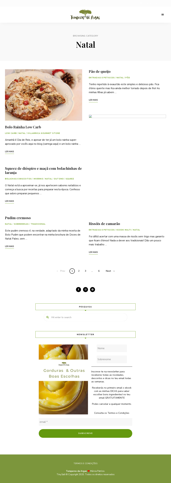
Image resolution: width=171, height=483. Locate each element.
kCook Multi (124, 230)
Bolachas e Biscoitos (18, 179)
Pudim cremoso (18, 217)
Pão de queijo (100, 71)
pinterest (92, 289)
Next (108, 271)
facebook (78, 289)
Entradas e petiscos (102, 77)
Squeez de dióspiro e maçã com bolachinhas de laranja (43, 170)
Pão (127, 77)
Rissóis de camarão (104, 223)
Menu (162, 14)
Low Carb (11, 133)
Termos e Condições (118, 413)
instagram (85, 289)
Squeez (70, 179)
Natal (22, 133)
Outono (59, 179)
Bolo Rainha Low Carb (23, 127)
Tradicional (38, 224)
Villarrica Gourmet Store (43, 133)
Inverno (38, 179)
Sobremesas (21, 224)
